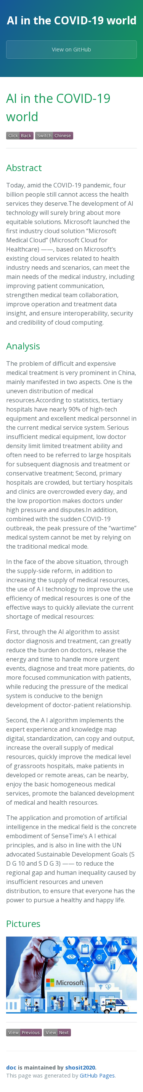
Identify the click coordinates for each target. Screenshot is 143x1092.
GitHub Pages (97, 1075)
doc (11, 1067)
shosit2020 (80, 1067)
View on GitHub (71, 49)
